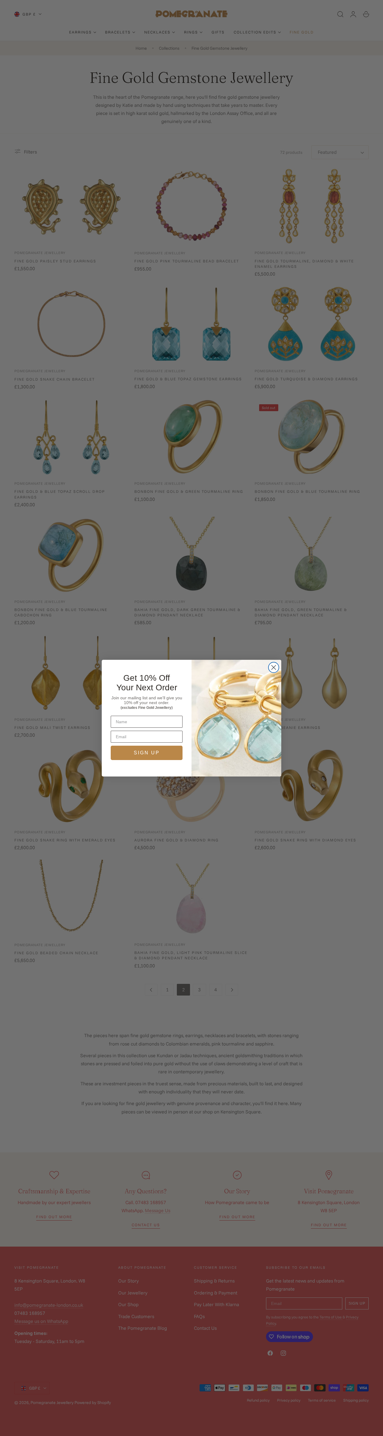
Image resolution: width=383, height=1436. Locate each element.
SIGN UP (147, 752)
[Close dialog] (273, 667)
